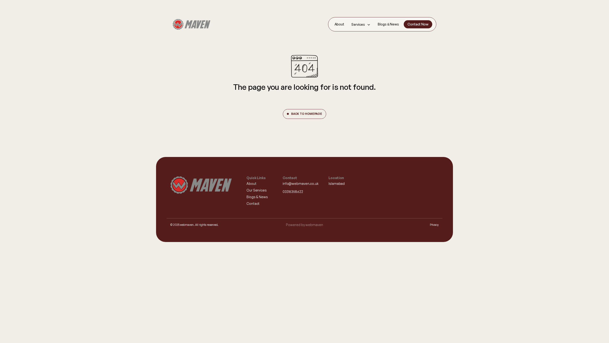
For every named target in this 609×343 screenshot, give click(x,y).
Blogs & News (388, 24)
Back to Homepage (306, 114)
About (339, 24)
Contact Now (418, 24)
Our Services (256, 190)
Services (358, 24)
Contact (253, 204)
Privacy (434, 225)
